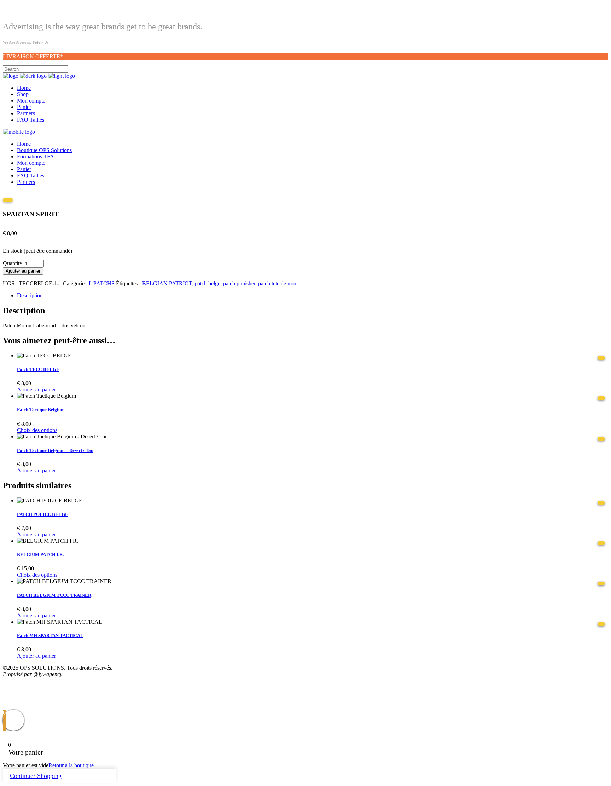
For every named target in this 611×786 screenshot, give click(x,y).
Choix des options (37, 430)
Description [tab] (30, 295)
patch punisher (239, 283)
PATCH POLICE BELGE (42, 514)
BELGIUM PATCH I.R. (40, 554)
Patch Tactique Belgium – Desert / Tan (55, 450)
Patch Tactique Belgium (41, 409)
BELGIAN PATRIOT (167, 283)
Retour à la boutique (71, 765)
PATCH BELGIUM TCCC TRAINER (54, 595)
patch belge (207, 283)
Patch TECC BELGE (38, 369)
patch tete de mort (278, 283)
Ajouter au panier (23, 271)
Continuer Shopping (36, 775)
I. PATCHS (102, 283)
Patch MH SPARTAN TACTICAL (50, 635)
